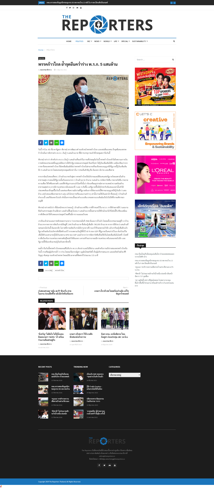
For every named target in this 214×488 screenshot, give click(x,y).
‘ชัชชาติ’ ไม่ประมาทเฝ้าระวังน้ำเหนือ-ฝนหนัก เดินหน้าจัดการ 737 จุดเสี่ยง (154, 274)
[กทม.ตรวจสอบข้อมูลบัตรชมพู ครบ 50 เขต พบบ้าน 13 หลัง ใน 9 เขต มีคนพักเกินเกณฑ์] (43, 390)
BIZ (88, 41)
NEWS (96, 41)
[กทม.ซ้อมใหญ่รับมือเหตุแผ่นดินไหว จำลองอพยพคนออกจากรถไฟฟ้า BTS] (43, 377)
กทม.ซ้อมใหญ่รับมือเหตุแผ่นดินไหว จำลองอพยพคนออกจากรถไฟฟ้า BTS (154, 255)
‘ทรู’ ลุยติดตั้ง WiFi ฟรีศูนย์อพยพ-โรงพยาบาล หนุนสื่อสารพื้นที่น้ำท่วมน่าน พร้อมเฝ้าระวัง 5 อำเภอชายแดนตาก (154, 283)
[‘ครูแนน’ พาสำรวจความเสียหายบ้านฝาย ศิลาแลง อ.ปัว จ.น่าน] (43, 402)
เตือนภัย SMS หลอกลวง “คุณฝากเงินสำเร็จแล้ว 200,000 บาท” (95, 376)
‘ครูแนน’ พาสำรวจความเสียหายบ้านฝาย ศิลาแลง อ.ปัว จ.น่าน (154, 268)
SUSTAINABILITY (139, 41)
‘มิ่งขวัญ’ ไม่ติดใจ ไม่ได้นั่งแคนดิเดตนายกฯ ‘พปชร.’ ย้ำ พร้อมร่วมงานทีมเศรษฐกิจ (51, 337)
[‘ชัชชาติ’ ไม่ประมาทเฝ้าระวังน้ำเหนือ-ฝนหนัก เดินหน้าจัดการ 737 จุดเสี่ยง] (43, 414)
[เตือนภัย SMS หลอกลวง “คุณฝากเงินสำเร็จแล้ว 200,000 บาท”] (79, 377)
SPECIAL (124, 41)
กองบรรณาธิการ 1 (46, 70)
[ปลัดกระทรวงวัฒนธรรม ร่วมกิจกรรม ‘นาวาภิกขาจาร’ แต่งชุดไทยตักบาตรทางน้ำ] (79, 402)
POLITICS (79, 41)
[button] (171, 3)
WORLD (107, 41)
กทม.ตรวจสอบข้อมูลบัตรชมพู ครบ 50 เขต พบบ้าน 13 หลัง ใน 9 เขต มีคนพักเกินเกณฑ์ (77, 2)
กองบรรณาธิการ (108, 341)
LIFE (115, 41)
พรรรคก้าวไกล (59, 270)
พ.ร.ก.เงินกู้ (48, 270)
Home (68, 41)
